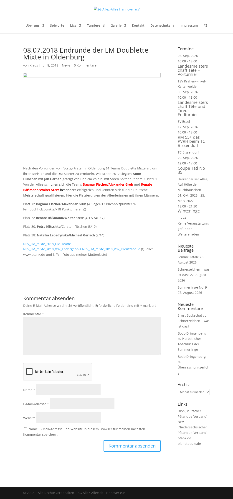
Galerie (116, 26)
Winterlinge (189, 211)
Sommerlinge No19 (192, 287)
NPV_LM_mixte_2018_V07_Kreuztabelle (111, 249)
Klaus (34, 65)
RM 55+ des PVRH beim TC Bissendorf (191, 141)
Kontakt (138, 26)
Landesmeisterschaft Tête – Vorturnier (193, 70)
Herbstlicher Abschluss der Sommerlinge (189, 344)
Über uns (32, 26)
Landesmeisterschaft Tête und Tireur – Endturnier (193, 108)
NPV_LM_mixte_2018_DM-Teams (47, 244)
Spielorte (57, 26)
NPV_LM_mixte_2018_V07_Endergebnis (52, 249)
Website (29, 418)
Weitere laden (188, 234)
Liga (73, 26)
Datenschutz (160, 26)
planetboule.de (189, 443)
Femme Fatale (188, 257)
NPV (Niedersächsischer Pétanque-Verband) (192, 427)
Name (29, 390)
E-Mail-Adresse (36, 404)
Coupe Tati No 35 (191, 170)
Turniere (93, 26)
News (66, 65)
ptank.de (184, 438)
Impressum (189, 26)
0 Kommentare (85, 65)
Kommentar (33, 314)
